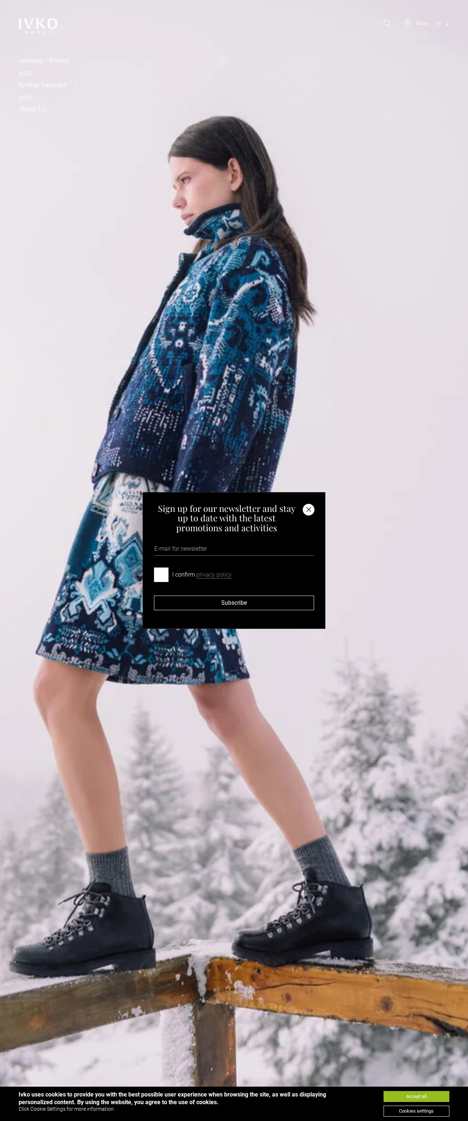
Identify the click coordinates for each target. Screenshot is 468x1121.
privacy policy (214, 574)
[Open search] (387, 23)
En (439, 23)
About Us (32, 108)
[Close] (308, 509)
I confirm (202, 574)
